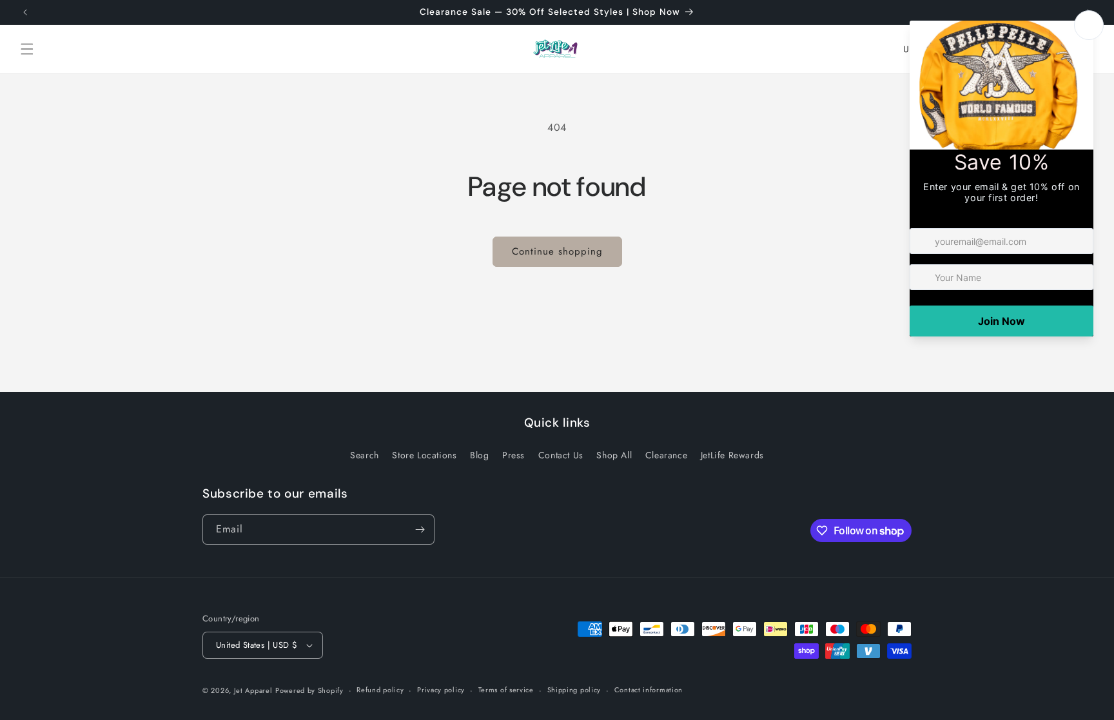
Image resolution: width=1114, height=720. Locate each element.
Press (513, 455)
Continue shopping (557, 251)
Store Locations (424, 455)
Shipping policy (574, 690)
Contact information (648, 690)
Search (364, 455)
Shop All (614, 455)
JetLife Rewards (732, 455)
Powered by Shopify (309, 690)
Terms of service (506, 690)
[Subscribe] (420, 529)
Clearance (666, 455)
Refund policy (380, 690)
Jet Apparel (253, 690)
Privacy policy (441, 690)
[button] (27, 49)
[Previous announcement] (25, 12)
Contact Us (560, 455)
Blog (479, 455)
